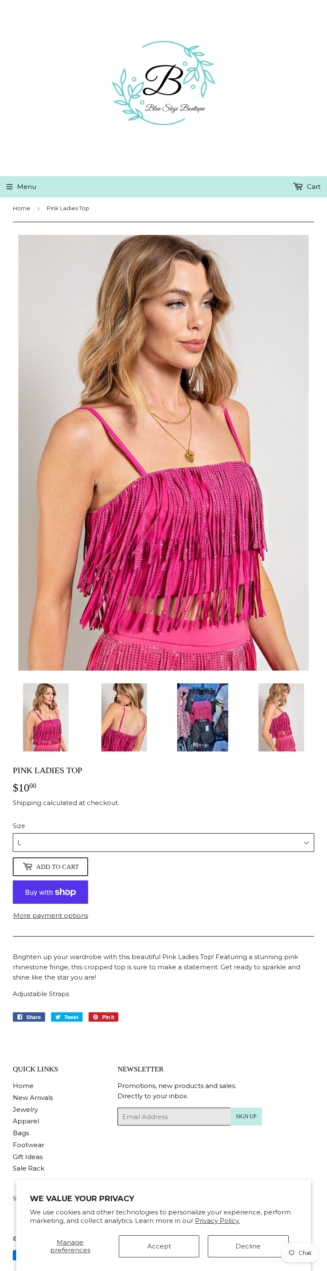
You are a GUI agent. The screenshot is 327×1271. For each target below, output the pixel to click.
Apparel (26, 1121)
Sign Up (246, 1116)
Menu (26, 187)
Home (21, 208)
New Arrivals (33, 1098)
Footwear (28, 1145)
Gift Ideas (28, 1157)
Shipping (27, 803)
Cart (313, 187)
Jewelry (25, 1109)
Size (19, 826)
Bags (21, 1133)
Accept (159, 1246)
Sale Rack (28, 1168)
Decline (248, 1246)
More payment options (50, 915)
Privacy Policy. (217, 1221)
